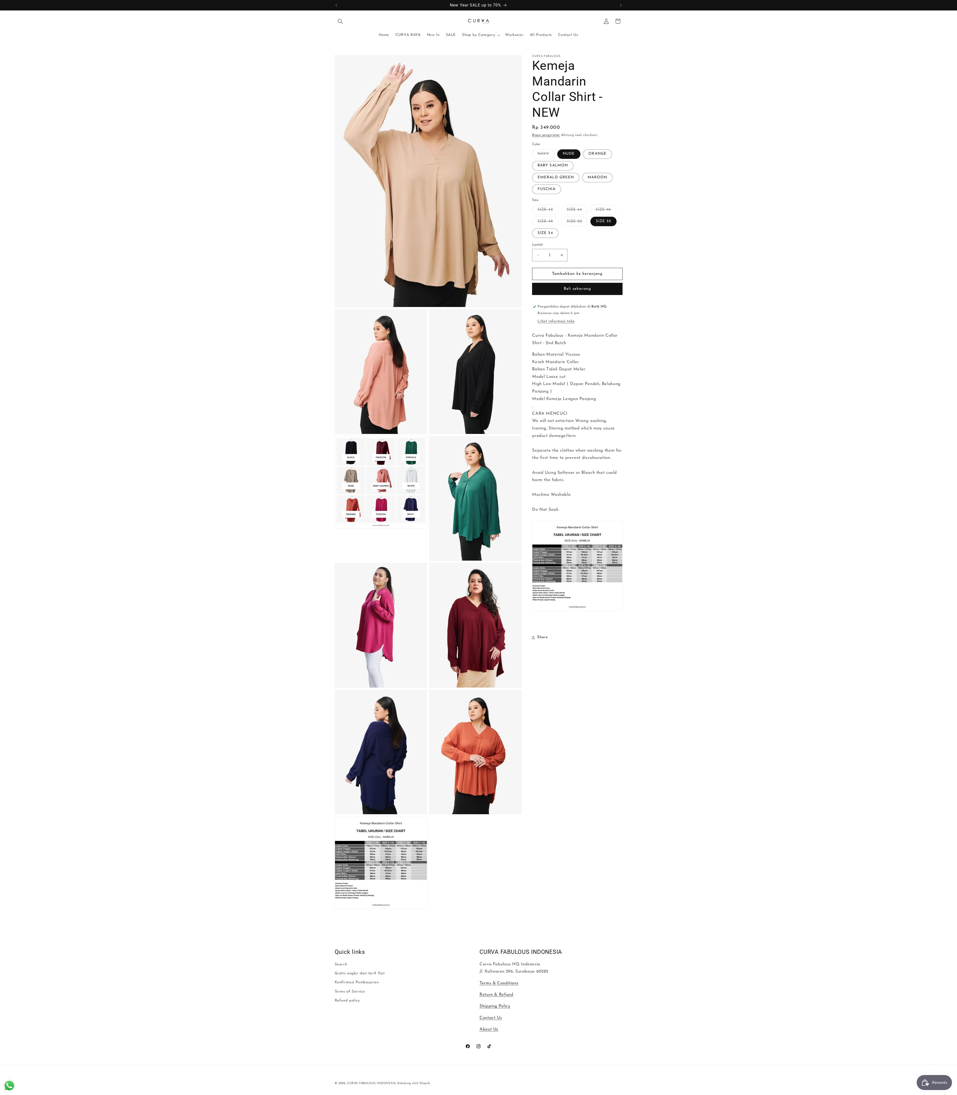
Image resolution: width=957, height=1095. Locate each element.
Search (341, 964)
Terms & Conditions (498, 983)
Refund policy (347, 1000)
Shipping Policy (494, 1006)
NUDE (569, 154)
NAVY (546, 155)
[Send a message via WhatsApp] (9, 1086)
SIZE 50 (577, 222)
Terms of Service (350, 992)
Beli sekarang (577, 289)
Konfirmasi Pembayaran (357, 983)
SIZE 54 (545, 233)
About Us (488, 1029)
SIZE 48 (548, 222)
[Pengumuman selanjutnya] (620, 5)
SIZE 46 (606, 210)
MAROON (597, 177)
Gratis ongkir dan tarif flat (360, 973)
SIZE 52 (603, 221)
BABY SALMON (553, 165)
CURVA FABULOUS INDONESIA (371, 1083)
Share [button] (542, 637)
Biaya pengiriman (546, 135)
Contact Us (490, 1018)
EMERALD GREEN (556, 177)
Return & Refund (496, 995)
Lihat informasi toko (556, 321)
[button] (340, 21)
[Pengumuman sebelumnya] (336, 5)
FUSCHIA (546, 189)
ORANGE (597, 154)
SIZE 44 (577, 210)
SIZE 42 (548, 210)
